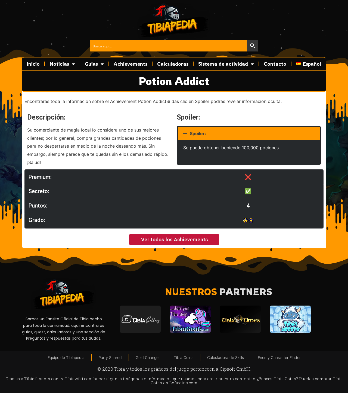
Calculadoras (172, 63)
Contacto (275, 63)
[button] (249, 133)
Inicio (33, 63)
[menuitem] (308, 63)
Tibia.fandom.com (42, 378)
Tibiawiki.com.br (81, 378)
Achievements (130, 63)
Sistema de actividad (223, 63)
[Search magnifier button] (252, 45)
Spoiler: (198, 133)
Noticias (59, 63)
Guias (91, 63)
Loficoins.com (183, 382)
